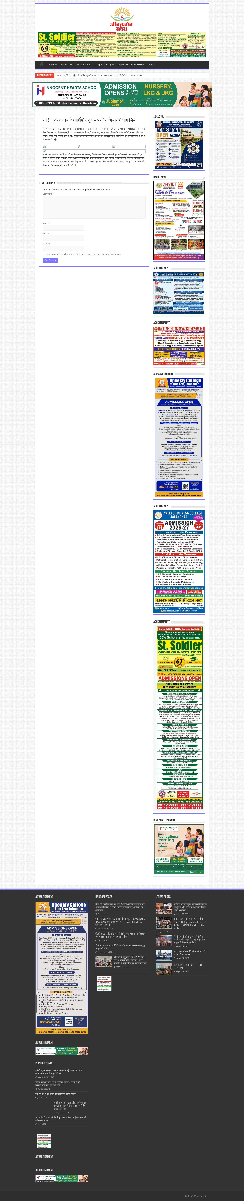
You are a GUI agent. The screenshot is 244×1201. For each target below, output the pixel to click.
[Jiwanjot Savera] (122, 19)
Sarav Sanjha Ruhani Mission (131, 64)
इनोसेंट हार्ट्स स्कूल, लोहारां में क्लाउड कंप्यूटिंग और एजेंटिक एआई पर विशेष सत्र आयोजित (70, 1105)
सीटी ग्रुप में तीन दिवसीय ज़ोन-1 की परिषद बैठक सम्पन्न (189, 953)
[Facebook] (189, 1196)
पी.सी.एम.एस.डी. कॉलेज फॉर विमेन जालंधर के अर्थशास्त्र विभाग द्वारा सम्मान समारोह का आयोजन (120, 935)
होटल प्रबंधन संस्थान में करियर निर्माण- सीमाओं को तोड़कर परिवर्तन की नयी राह (57, 1084)
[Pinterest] (195, 1196)
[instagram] (204, 1196)
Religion (110, 64)
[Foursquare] (201, 1196)
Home (41, 64)
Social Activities (84, 64)
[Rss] (185, 1196)
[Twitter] (191, 1196)
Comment (48, 194)
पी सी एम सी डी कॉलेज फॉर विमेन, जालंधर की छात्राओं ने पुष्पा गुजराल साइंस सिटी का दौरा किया (92, 75)
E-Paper (99, 64)
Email (46, 233)
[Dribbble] (198, 1196)
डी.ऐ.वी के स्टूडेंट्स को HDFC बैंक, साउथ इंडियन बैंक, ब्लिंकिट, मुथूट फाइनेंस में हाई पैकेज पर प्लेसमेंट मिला (130, 960)
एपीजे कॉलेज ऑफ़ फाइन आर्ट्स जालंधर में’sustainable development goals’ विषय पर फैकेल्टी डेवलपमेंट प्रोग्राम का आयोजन (120, 921)
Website (46, 243)
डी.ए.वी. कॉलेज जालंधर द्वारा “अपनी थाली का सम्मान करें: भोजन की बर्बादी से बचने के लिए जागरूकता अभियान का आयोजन (120, 907)
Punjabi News (67, 64)
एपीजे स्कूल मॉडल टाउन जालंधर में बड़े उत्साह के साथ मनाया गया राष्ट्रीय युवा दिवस (58, 1072)
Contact (151, 64)
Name (46, 223)
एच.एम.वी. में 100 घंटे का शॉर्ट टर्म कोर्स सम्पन (55, 1094)
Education (52, 64)
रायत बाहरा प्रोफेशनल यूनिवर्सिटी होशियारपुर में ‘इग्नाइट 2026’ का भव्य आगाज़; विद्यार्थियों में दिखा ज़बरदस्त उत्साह (190, 923)
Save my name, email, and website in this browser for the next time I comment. (83, 254)
